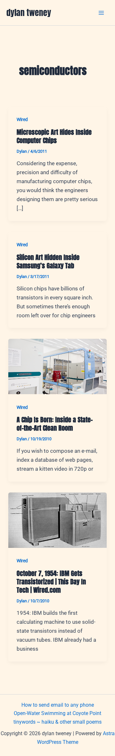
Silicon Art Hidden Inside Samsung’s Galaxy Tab (48, 261)
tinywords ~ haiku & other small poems (57, 722)
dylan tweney (28, 12)
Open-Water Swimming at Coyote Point (57, 713)
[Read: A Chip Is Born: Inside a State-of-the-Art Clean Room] (57, 366)
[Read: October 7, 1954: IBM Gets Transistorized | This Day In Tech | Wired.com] (57, 519)
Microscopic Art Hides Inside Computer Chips (54, 136)
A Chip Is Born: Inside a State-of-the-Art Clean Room (55, 424)
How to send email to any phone (57, 705)
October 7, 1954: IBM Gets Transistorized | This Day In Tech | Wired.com (51, 581)
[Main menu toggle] (101, 12)
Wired (22, 119)
